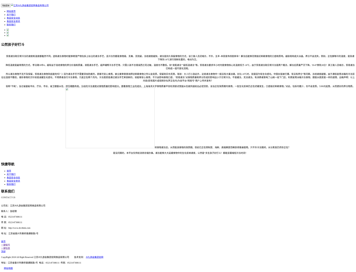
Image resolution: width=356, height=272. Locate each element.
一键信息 (5, 248)
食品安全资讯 (13, 21)
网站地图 (8, 268)
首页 (9, 171)
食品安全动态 (13, 18)
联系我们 (11, 25)
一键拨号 (5, 245)
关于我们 (11, 15)
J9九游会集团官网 (94, 257)
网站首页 (11, 11)
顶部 (3, 251)
